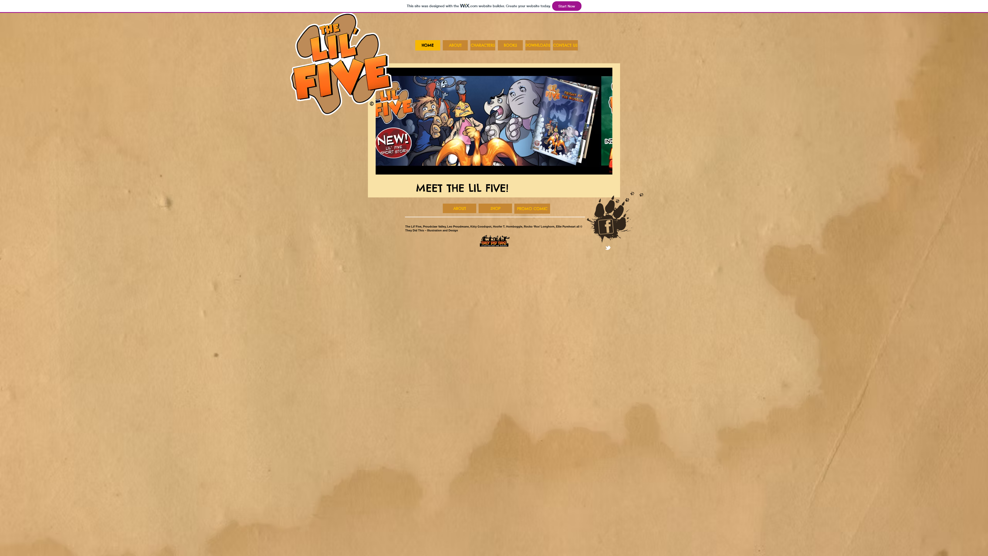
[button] (494, 121)
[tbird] (608, 248)
